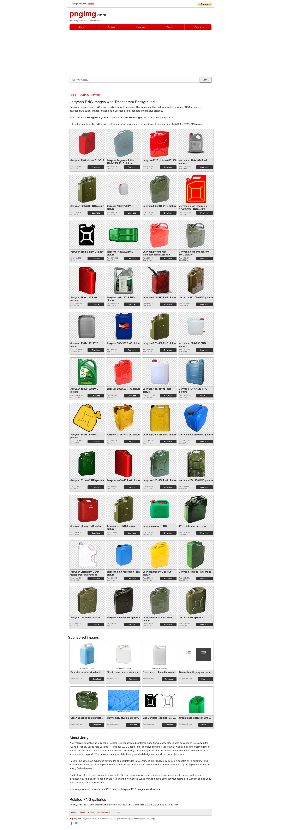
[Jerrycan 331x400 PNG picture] (87, 463)
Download (96, 167)
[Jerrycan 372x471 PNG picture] (123, 418)
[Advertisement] (140, 52)
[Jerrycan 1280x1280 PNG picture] (87, 372)
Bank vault (112, 804)
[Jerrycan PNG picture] (196, 601)
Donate (111, 27)
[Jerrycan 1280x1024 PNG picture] (196, 143)
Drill (129, 804)
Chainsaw (173, 804)
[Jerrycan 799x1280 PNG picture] (87, 280)
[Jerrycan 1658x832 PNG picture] (123, 235)
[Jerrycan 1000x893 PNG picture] (196, 326)
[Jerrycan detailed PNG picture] (123, 601)
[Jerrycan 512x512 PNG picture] (160, 280)
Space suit (163, 804)
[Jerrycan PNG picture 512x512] (87, 143)
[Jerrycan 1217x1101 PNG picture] (159, 372)
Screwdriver (100, 804)
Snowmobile (138, 804)
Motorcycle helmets (79, 804)
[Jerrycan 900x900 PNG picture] (123, 326)
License (140, 27)
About (82, 27)
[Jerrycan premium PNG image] (87, 235)
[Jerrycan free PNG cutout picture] (160, 555)
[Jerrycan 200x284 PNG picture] (87, 189)
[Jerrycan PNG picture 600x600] (160, 143)
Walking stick (151, 804)
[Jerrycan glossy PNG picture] (87, 509)
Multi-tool (122, 804)
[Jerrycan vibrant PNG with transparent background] (87, 555)
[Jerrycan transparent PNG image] (160, 601)
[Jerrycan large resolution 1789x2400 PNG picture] (196, 189)
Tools (170, 27)
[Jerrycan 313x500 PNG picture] (196, 280)
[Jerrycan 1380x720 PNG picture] (123, 189)
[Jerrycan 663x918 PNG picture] (160, 189)
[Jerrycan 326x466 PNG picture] (159, 463)
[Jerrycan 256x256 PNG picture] (196, 463)
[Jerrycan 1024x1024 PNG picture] (123, 280)
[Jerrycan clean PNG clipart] (87, 601)
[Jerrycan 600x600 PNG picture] (123, 372)
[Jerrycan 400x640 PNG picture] (123, 463)
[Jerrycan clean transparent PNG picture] (196, 235)
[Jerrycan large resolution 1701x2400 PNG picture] (123, 143)
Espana (91, 3)
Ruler (91, 804)
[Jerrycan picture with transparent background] (160, 235)
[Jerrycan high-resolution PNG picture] (123, 555)
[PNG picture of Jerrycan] (196, 509)
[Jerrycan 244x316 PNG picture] (159, 418)
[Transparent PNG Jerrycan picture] (123, 509)
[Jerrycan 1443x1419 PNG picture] (87, 418)
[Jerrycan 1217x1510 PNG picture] (196, 372)
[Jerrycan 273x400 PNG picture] (159, 326)
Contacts (199, 27)
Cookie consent (103, 812)
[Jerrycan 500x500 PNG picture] (196, 418)
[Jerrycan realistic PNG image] (196, 555)
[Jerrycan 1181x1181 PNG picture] (87, 326)
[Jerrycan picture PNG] (159, 509)
